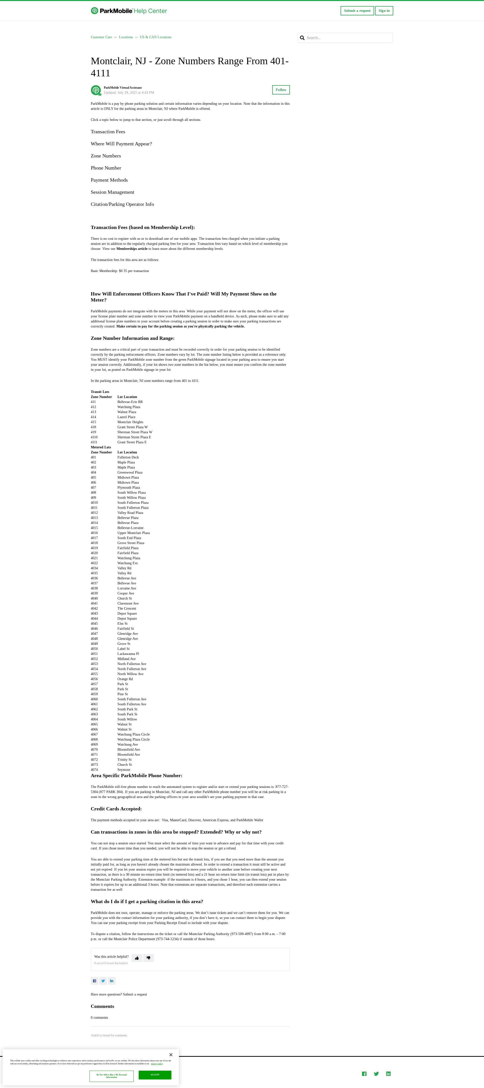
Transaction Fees (108, 131)
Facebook (94, 981)
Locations (126, 37)
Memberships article (131, 249)
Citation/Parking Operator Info (122, 204)
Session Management (112, 192)
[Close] (170, 1054)
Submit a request (357, 11)
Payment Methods (109, 180)
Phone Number (106, 168)
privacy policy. (157, 1064)
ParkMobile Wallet (249, 820)
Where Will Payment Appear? (121, 143)
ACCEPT (155, 1075)
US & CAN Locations (155, 37)
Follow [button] (281, 90)
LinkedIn (111, 981)
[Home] (129, 11)
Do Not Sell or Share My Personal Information (112, 1076)
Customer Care (101, 37)
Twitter (103, 981)
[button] (137, 958)
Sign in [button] (384, 11)
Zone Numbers (106, 155)
